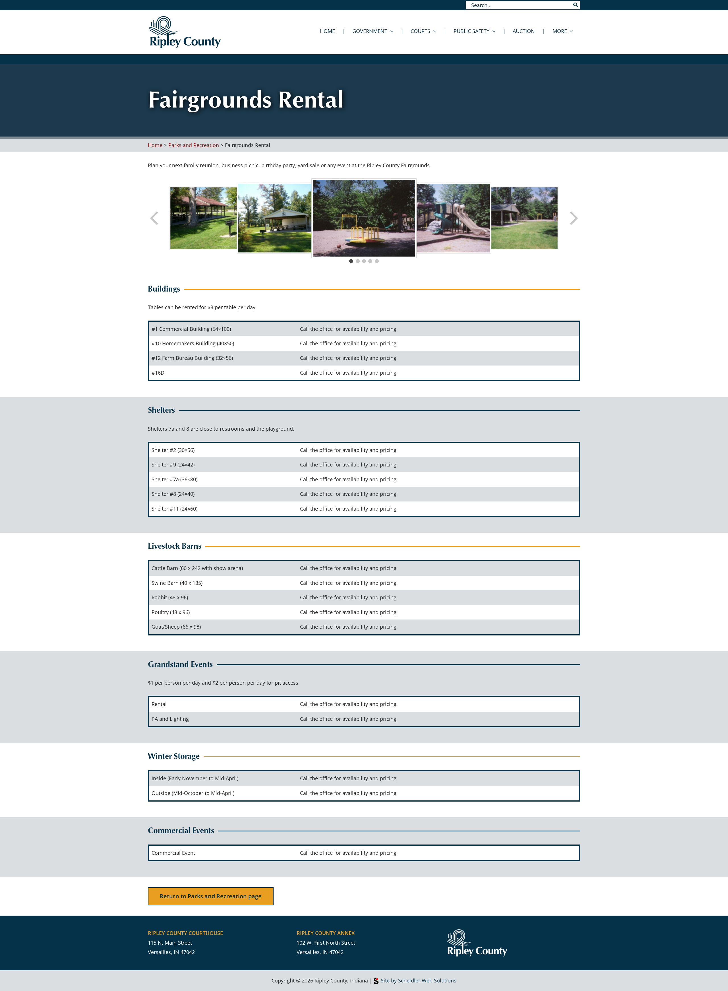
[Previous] (155, 218)
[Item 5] (377, 261)
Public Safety (471, 31)
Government (369, 31)
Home (327, 31)
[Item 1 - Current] (351, 261)
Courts (420, 31)
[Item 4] (370, 261)
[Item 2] (358, 261)
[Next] (573, 218)
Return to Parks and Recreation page (211, 896)
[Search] (576, 5)
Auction (524, 31)
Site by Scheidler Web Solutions (418, 980)
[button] (390, 31)
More (560, 31)
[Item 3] (364, 261)
